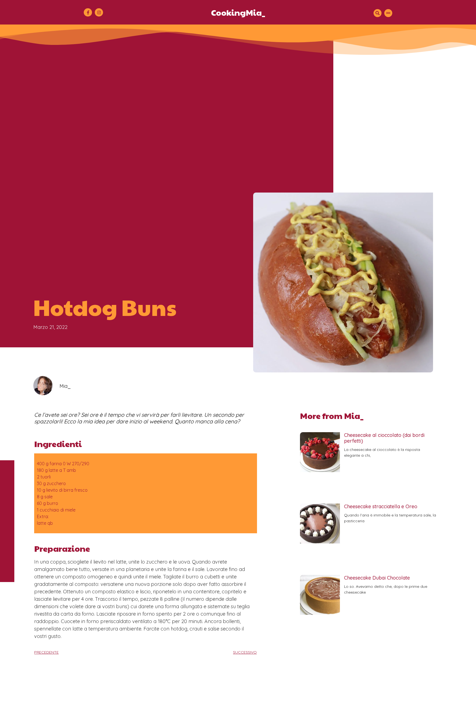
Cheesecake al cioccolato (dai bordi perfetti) (384, 438)
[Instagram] (99, 12)
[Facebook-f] (88, 12)
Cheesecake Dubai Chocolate (377, 578)
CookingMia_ (238, 12)
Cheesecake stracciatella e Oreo (380, 506)
